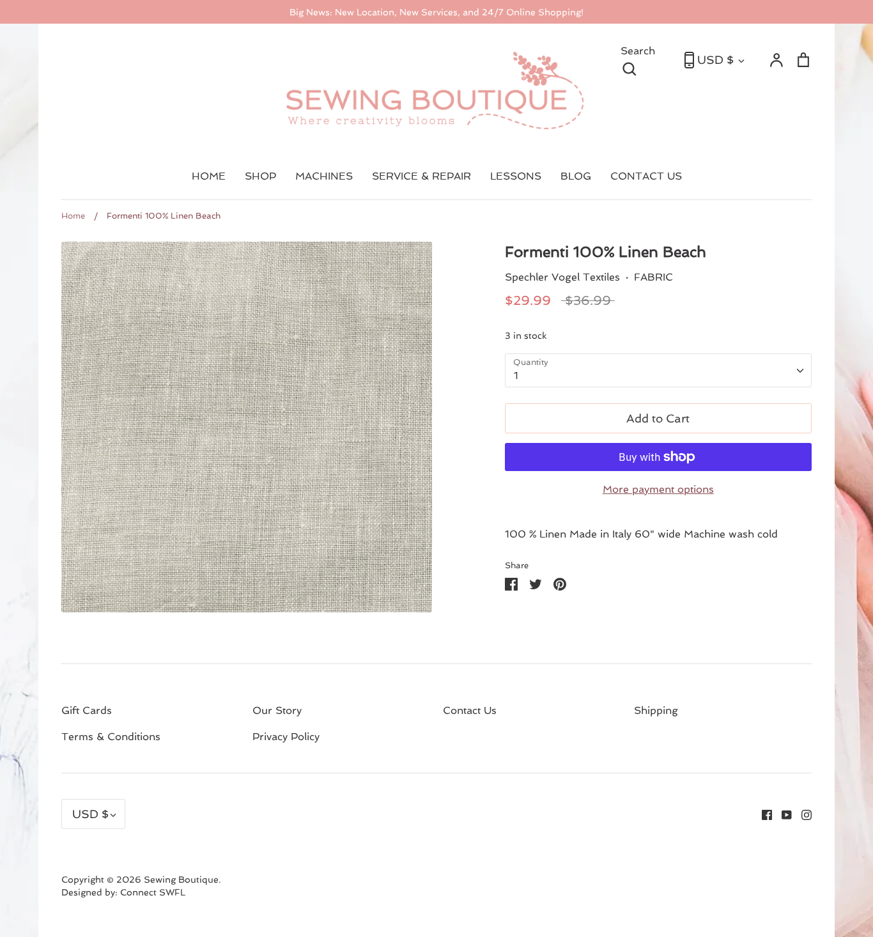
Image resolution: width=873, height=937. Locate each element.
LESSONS (515, 176)
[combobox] (658, 370)
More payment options (658, 489)
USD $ (715, 59)
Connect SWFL (152, 892)
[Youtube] (782, 814)
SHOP (260, 176)
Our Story (277, 710)
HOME (209, 176)
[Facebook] (762, 814)
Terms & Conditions (110, 737)
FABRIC (653, 277)
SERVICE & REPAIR (421, 176)
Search (646, 59)
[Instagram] (802, 814)
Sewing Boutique (181, 879)
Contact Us (470, 710)
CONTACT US (646, 176)
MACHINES (324, 176)
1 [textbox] (516, 375)
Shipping (656, 710)
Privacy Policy (286, 737)
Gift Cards (86, 710)
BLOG (575, 176)
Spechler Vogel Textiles (562, 277)
